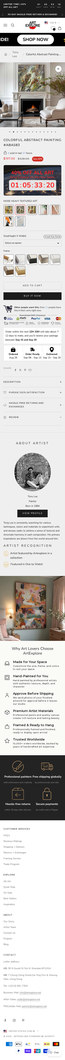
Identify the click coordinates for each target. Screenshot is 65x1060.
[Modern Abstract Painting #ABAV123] (43, 210)
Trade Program (11, 864)
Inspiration (9, 904)
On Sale (7, 892)
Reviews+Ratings (12, 841)
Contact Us (9, 933)
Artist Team (9, 927)
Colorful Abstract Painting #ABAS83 (44, 54)
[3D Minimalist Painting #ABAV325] (20, 221)
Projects (7, 938)
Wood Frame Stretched (8, 271)
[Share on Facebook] (15, 370)
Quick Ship (9, 887)
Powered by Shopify (42, 1036)
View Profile (32, 513)
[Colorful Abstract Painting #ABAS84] (8, 210)
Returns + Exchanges (14, 852)
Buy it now (32, 295)
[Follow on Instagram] (14, 1020)
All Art (7, 881)
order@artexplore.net (28, 999)
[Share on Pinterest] (25, 370)
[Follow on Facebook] (5, 1020)
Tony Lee (15, 54)
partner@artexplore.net (34, 1006)
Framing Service (12, 858)
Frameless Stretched (20, 259)
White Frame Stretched (55, 259)
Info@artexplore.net (30, 992)
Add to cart (32, 285)
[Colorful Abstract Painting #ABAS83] (20, 210)
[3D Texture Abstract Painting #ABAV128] (55, 210)
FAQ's (6, 835)
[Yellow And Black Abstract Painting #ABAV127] (8, 221)
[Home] (5, 54)
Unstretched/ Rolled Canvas (8, 259)
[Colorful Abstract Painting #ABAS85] (32, 210)
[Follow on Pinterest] (23, 1020)
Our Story (8, 921)
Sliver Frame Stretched (43, 259)
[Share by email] (30, 370)
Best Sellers (9, 898)
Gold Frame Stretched (20, 271)
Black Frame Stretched (32, 259)
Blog (5, 944)
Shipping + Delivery (13, 847)
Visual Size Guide (52, 236)
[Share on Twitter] (20, 370)
